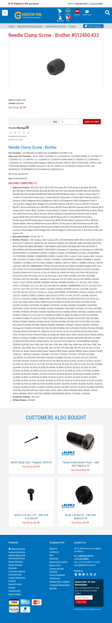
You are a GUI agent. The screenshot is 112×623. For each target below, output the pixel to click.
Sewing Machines (15, 561)
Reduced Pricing (18, 549)
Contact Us (54, 552)
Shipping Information (58, 562)
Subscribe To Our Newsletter (85, 583)
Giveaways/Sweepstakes (59, 585)
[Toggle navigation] (5, 13)
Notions (11, 587)
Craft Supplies (14, 590)
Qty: (55, 121)
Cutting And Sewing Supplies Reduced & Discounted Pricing (16, 555)
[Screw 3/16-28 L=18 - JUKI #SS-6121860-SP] (31, 493)
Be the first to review (15, 139)
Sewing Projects (15, 584)
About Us (53, 548)
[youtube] (91, 574)
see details (34, 3)
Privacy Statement (57, 575)
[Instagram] (84, 574)
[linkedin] (87, 574)
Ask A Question (94, 26)
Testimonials (54, 578)
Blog (51, 555)
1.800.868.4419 (81, 3)
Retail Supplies (14, 594)
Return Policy (55, 565)
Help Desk (53, 558)
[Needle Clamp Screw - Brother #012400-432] (56, 66)
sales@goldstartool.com (84, 565)
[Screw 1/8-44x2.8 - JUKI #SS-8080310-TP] (80, 493)
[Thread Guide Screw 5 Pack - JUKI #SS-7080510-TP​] (80, 441)
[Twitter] (76, 574)
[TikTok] (95, 574)
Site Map (53, 588)
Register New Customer (59, 581)
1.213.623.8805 (96, 3)
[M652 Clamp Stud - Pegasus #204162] (31, 441)
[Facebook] (80, 574)
